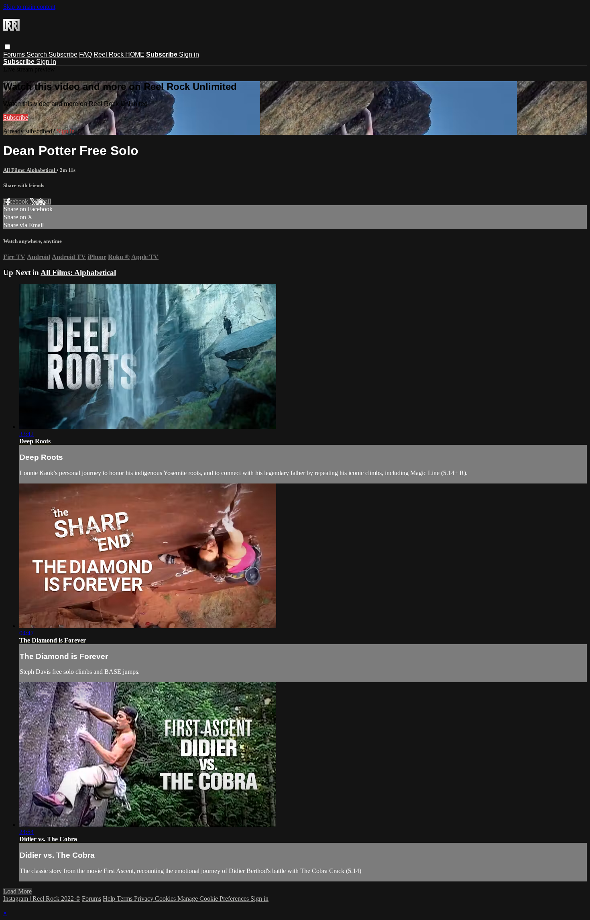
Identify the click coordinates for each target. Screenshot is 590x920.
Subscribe (63, 54)
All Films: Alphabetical (30, 170)
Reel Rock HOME (119, 54)
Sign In (46, 61)
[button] (7, 46)
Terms (125, 898)
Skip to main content (29, 6)
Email (43, 201)
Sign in (189, 54)
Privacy (144, 898)
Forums (14, 54)
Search (37, 54)
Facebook (16, 201)
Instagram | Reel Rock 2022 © (41, 898)
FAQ (85, 54)
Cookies (166, 898)
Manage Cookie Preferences (213, 898)
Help (110, 898)
